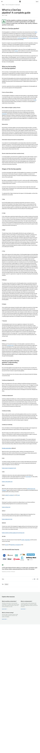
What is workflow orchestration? (9, 601)
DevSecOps (4, 113)
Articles (3, 4)
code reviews (28, 476)
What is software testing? (8, 612)
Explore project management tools (9, 468)
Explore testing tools (6, 507)
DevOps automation (6, 448)
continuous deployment (33, 38)
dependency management (15, 544)
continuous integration (22, 38)
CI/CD (35, 100)
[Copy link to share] (32, 579)
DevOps (16, 50)
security (6, 544)
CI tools (18, 495)
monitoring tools (10, 345)
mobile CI (7, 495)
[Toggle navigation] (2, 1)
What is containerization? (26, 601)
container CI (11, 495)
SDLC (36, 32)
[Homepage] (20, 1)
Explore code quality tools (7, 481)
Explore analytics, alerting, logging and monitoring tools (13, 532)
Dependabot (27, 539)
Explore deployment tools (7, 519)
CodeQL (23, 539)
